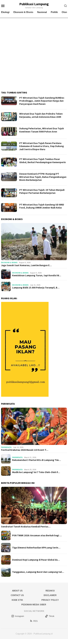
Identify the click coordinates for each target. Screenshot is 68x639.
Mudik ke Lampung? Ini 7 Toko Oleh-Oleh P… (36, 472)
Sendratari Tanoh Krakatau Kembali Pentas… (25, 526)
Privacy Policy (50, 600)
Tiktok (51, 616)
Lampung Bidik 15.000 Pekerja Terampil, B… (35, 287)
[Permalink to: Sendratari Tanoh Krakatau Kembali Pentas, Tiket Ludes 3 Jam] (34, 505)
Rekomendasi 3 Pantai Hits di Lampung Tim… (36, 460)
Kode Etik (17, 600)
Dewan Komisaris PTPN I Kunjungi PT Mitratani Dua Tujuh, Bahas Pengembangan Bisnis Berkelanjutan (42, 176)
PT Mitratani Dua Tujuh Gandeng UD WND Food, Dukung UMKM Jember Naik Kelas (41, 206)
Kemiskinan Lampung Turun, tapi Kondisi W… (36, 275)
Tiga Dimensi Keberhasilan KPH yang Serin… (36, 547)
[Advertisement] (34, 53)
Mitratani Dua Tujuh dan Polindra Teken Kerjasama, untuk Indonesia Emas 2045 (41, 115)
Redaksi (50, 591)
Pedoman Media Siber (33, 604)
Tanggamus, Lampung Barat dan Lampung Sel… (38, 572)
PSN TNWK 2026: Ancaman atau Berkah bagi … (37, 535)
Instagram (19, 616)
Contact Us (17, 595)
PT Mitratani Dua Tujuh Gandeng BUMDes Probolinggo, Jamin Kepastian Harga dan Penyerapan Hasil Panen (41, 100)
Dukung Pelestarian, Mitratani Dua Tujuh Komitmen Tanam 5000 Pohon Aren (41, 130)
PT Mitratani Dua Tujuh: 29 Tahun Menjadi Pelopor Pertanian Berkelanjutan (42, 191)
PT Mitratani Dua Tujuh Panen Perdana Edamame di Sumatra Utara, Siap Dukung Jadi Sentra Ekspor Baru (41, 146)
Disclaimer (50, 595)
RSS (35, 621)
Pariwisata (6, 447)
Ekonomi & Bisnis (9, 262)
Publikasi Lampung (34, 4)
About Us (17, 591)
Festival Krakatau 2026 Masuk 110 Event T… (24, 450)
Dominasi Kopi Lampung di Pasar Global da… (36, 559)
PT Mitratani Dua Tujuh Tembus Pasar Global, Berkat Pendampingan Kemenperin (42, 161)
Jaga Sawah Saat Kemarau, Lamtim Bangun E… (26, 265)
